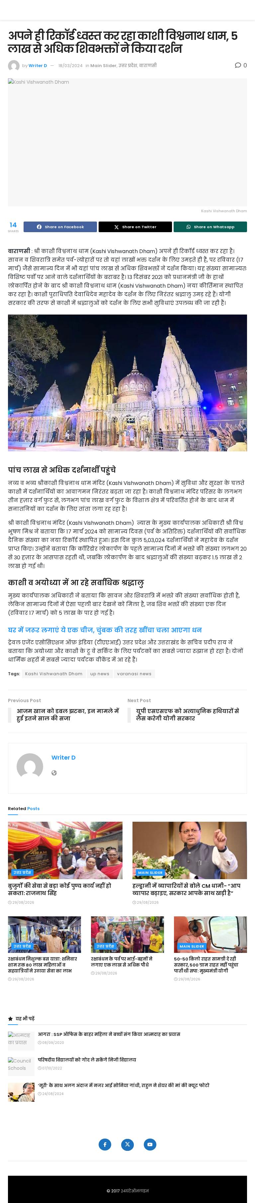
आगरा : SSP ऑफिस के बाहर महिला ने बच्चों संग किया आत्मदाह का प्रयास (109, 1034)
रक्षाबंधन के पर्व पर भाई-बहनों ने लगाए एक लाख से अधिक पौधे (121, 962)
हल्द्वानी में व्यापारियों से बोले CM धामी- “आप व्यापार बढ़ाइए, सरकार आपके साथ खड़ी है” (186, 889)
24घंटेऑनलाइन (135, 1191)
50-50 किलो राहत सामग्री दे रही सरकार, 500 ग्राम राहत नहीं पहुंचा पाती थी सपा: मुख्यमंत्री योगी (206, 965)
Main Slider (103, 65)
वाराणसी (148, 65)
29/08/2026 (22, 902)
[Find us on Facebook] (105, 1145)
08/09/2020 (52, 1042)
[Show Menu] (244, 10)
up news (100, 674)
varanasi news (134, 674)
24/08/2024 (52, 1093)
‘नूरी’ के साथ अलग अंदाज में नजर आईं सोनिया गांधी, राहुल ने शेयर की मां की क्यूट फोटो (124, 1085)
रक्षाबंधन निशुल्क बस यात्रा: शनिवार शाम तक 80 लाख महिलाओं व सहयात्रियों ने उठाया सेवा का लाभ (42, 965)
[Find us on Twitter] (127, 1145)
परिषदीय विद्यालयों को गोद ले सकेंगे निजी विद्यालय (87, 1060)
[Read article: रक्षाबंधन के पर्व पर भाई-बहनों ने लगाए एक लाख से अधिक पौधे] (127, 934)
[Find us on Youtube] (150, 1145)
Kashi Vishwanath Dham (54, 674)
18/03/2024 (70, 65)
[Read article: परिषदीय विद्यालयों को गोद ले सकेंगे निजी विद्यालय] (21, 1066)
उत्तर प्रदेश (128, 65)
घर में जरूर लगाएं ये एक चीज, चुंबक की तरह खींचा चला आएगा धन (105, 630)
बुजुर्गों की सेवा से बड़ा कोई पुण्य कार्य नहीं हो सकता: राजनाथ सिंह (59, 889)
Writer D (38, 65)
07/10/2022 (51, 1068)
